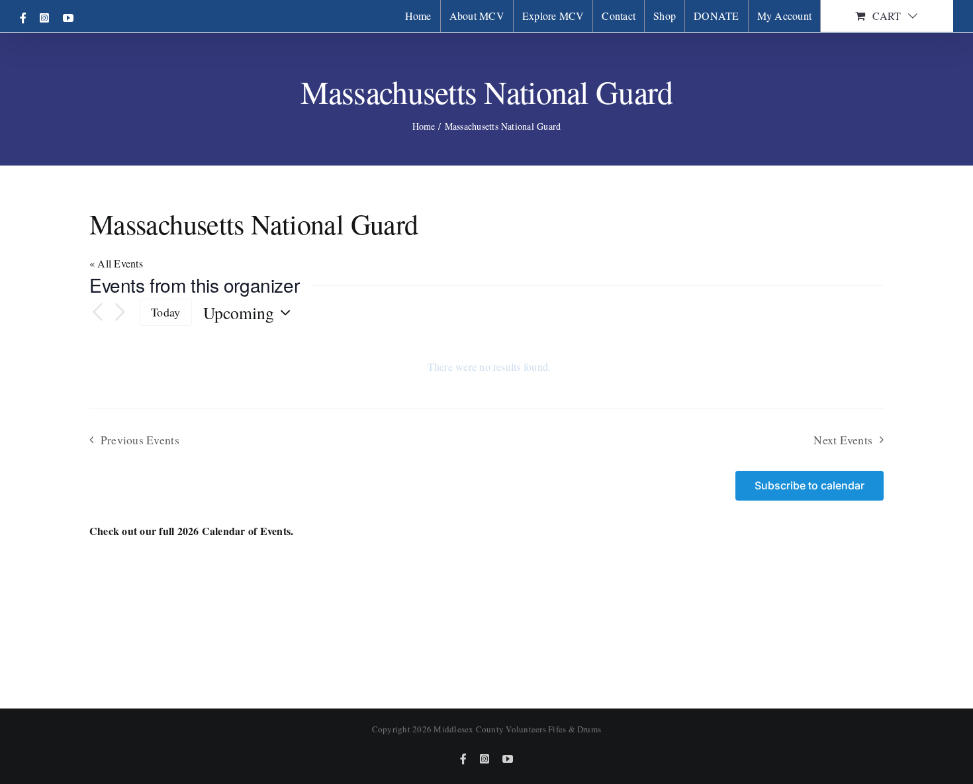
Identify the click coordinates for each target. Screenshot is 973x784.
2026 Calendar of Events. (235, 530)
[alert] (489, 367)
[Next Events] (120, 312)
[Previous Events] (97, 312)
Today (165, 312)
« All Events (116, 263)
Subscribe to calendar (809, 485)
